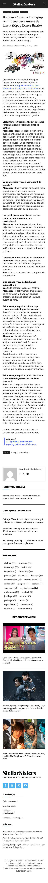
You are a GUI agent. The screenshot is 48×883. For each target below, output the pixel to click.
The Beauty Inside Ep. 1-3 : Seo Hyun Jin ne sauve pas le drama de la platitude (23, 542)
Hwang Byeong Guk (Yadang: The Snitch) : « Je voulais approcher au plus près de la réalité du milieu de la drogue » (24, 708)
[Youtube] (28, 473)
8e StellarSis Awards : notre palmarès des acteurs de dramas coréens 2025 (21, 497)
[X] (20, 460)
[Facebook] (13, 460)
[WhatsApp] (26, 460)
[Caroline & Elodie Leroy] (10, 474)
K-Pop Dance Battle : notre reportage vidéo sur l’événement (21, 443)
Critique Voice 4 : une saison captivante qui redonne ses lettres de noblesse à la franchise (23, 520)
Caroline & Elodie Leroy (16, 46)
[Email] (44, 460)
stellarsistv (23, 452)
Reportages (7, 12)
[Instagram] (12, 785)
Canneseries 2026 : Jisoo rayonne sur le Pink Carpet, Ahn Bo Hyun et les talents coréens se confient (23, 660)
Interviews (24, 12)
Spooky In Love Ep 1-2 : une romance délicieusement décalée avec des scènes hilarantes (20, 531)
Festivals (16, 12)
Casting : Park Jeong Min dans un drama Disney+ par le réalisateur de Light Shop (24, 846)
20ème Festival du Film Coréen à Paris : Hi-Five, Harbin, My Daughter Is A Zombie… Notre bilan (24, 756)
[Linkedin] (32, 460)
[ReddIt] (38, 460)
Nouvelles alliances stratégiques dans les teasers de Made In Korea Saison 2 (22, 832)
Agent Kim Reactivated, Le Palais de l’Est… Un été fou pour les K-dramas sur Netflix (23, 839)
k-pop (13, 452)
